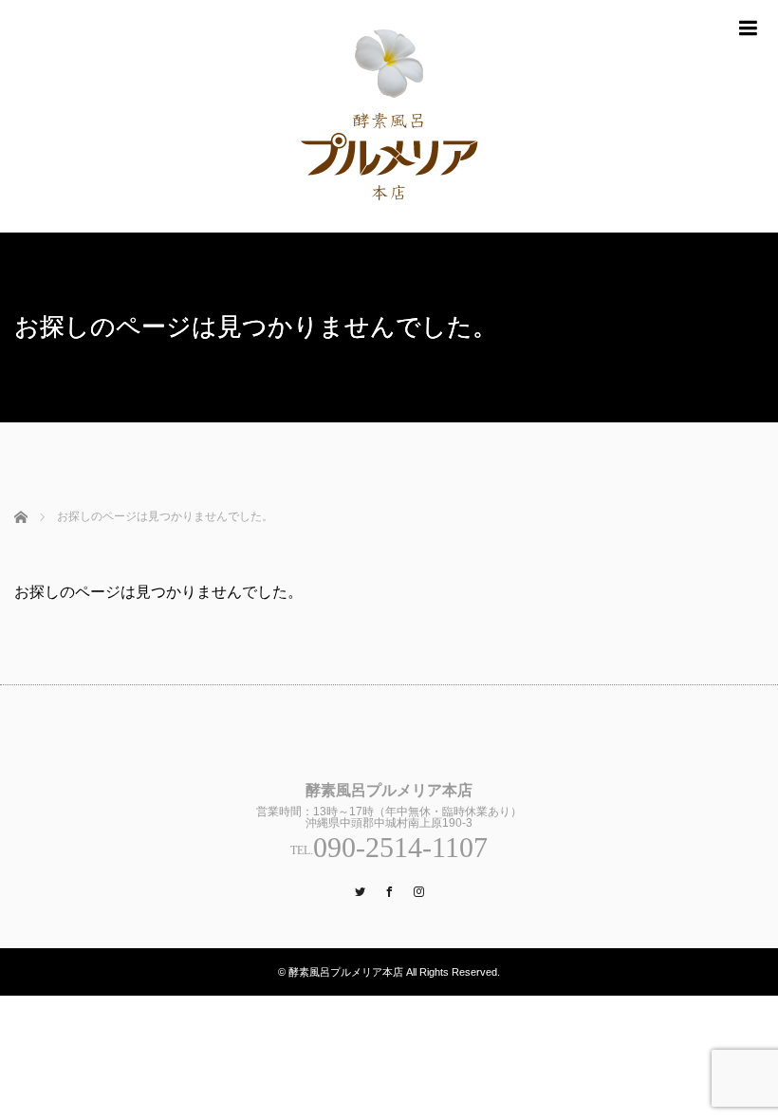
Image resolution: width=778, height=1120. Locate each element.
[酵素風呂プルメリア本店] (389, 116)
